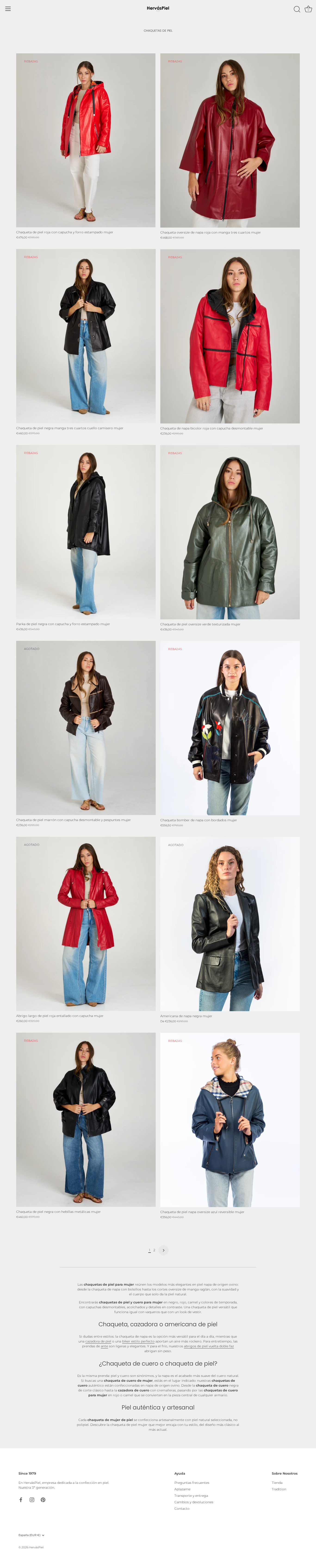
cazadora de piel (98, 1341)
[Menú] (8, 9)
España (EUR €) (29, 1535)
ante (104, 1346)
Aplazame (182, 1489)
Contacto (181, 1508)
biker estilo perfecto (138, 1341)
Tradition (279, 1489)
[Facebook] (21, 1499)
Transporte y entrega (191, 1496)
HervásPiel (36, 1547)
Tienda (277, 1483)
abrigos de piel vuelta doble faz (209, 1346)
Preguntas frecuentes (191, 1483)
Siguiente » (163, 1250)
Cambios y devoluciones (193, 1502)
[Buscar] (297, 9)
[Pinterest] (43, 1499)
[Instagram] (32, 1499)
